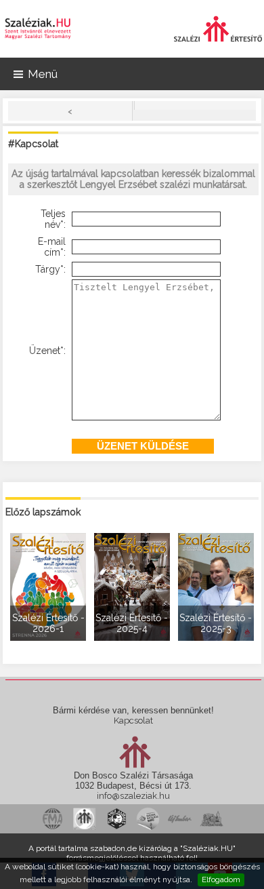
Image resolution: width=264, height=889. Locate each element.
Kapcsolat (133, 720)
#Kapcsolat (33, 143)
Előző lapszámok (43, 512)
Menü (43, 74)
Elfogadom (221, 879)
